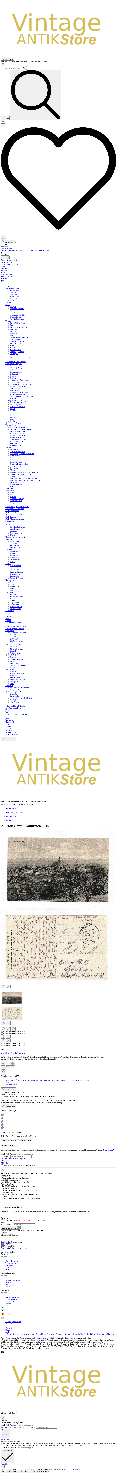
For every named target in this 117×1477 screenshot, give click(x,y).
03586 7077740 (6, 1244)
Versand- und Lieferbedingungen (13, 1053)
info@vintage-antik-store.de (17, 1248)
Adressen (25, 250)
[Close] (2, 1026)
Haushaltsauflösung (12, 1297)
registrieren (9, 248)
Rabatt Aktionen (11, 1299)
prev (3, 1176)
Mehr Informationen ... (72, 1469)
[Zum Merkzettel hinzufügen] (3, 1071)
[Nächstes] (8, 986)
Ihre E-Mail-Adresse (8, 1154)
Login (7, 1286)
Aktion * (4, 1222)
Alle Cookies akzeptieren (40, 1471)
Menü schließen (10, 242)
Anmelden (4, 246)
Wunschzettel (10, 1301)
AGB (7, 1269)
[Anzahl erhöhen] (12, 1064)
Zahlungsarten (34, 250)
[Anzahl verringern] (3, 1064)
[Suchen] (25, 68)
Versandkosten (41, 1338)
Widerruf (8, 1328)
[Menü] (3, 64)
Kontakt (8, 1282)
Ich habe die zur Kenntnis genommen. (27, 1220)
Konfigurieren (25, 1471)
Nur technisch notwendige (10, 1471)
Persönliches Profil (15, 250)
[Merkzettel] (58, 234)
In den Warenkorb (7, 1067)
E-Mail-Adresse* (7, 1224)
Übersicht (4, 250)
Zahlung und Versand (13, 1280)
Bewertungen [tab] (10, 1084)
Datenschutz (9, 1265)
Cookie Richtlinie (11, 1261)
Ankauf (8, 1284)
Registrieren (5, 1439)
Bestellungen (44, 250)
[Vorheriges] (3, 986)
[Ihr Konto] (3, 237)
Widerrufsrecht (10, 1263)
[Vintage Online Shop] (58, 57)
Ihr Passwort (5, 1156)
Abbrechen (5, 1163)
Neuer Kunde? (108, 1150)
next (8, 1176)
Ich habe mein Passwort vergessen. (13, 1159)
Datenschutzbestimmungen (22, 1220)
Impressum (9, 1267)
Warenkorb (9, 1303)
